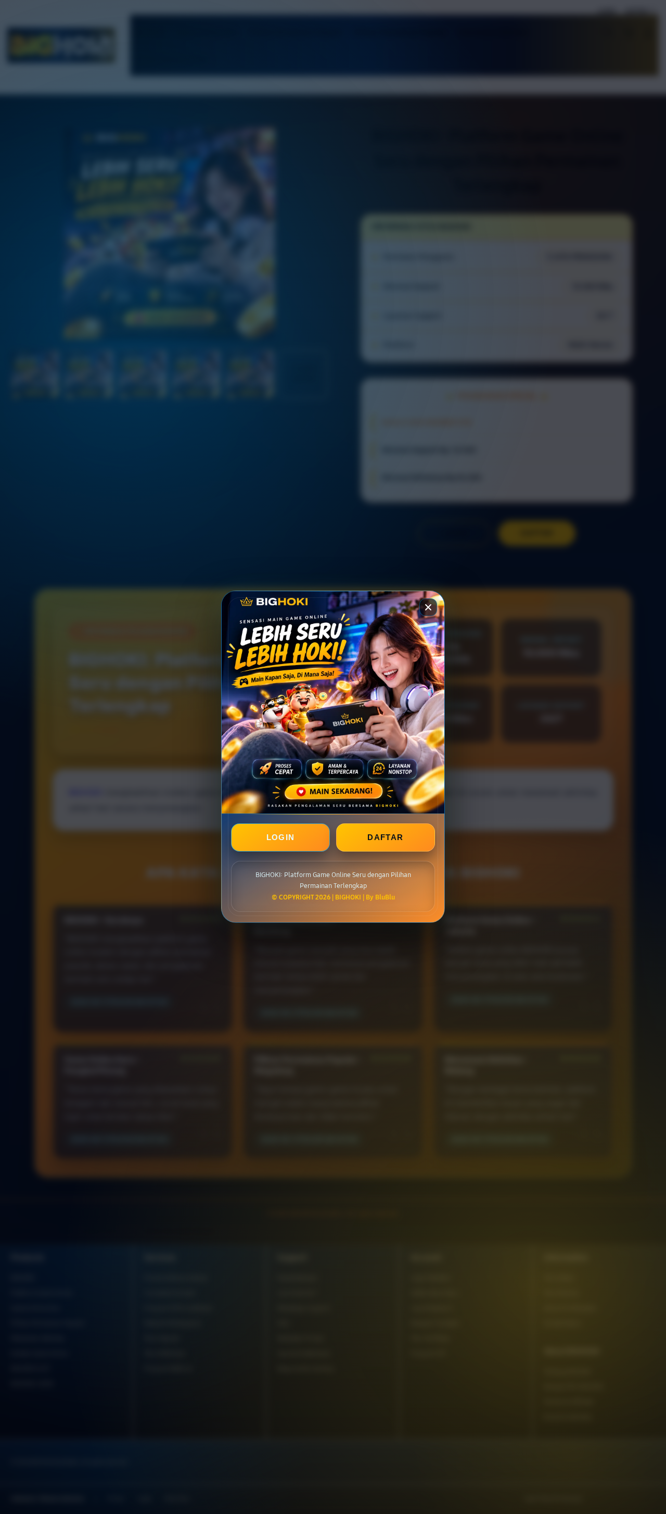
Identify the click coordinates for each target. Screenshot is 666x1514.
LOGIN (280, 837)
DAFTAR (385, 837)
